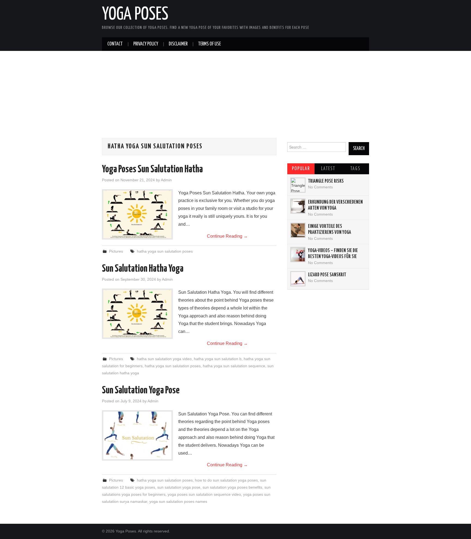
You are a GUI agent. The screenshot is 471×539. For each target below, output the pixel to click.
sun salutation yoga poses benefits (232, 487)
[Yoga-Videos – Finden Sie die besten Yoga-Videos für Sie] (298, 254)
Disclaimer (178, 44)
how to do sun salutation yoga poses (226, 480)
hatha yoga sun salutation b (217, 359)
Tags (355, 168)
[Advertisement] (235, 100)
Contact (115, 44)
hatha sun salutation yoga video (164, 359)
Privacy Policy (145, 44)
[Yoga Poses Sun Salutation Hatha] (137, 214)
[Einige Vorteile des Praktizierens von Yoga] (298, 230)
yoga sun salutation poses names (178, 501)
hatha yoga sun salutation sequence (234, 366)
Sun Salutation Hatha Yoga (142, 269)
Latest (328, 168)
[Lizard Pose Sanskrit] (298, 279)
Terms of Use (209, 44)
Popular (301, 168)
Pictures (116, 251)
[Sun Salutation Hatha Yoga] (137, 314)
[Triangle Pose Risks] (298, 185)
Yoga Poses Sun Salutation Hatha (152, 169)
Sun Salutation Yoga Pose (141, 391)
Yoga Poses (135, 14)
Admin (166, 180)
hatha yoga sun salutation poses (165, 251)
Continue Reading (227, 236)
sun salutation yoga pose (178, 487)
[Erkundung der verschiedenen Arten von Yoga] (298, 206)
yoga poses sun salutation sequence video (204, 494)
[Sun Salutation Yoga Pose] (137, 435)
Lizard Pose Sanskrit (327, 274)
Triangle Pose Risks (326, 181)
